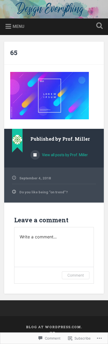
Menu (18, 26)
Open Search (98, 26)
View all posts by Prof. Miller (64, 155)
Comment (75, 275)
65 (13, 52)
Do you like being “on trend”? (43, 192)
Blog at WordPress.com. (54, 327)
